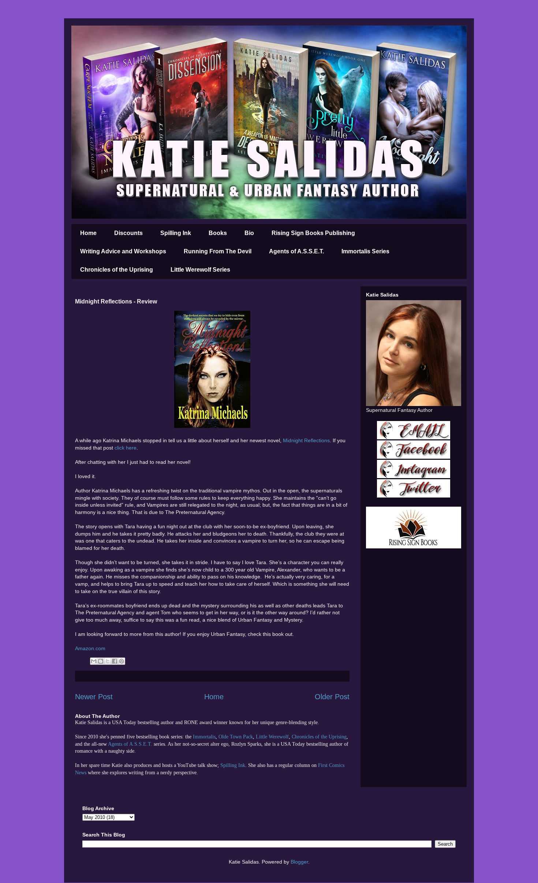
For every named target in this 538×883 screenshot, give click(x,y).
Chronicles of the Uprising (116, 270)
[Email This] (93, 661)
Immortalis (204, 736)
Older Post (332, 697)
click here (126, 448)
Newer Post (94, 697)
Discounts (128, 233)
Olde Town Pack (235, 736)
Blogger (299, 862)
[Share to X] (107, 661)
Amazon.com (90, 648)
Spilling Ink (175, 233)
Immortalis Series (365, 251)
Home (88, 233)
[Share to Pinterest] (121, 661)
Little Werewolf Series (200, 270)
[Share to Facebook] (114, 661)
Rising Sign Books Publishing (313, 233)
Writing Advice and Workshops (123, 251)
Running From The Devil (217, 251)
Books (218, 233)
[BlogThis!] (100, 661)
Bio (249, 233)
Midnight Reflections (306, 440)
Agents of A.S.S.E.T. (296, 251)
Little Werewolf (272, 736)
